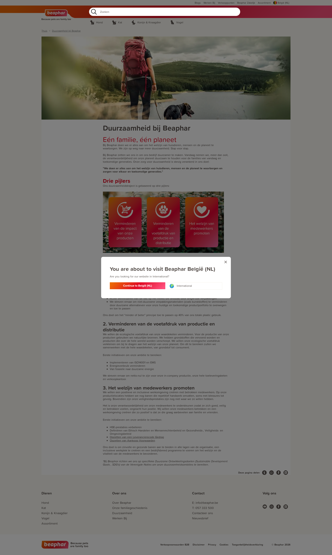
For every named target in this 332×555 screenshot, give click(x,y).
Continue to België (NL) (137, 286)
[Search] (93, 12)
